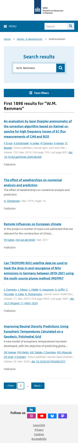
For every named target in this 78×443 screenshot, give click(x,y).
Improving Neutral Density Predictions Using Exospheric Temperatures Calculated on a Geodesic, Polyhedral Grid (36, 331)
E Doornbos (50, 352)
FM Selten (9, 240)
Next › (38, 385)
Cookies (39, 434)
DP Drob (8, 357)
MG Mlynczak (64, 352)
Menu (12, 26)
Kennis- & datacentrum (29, 39)
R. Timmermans (33, 294)
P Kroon (8, 143)
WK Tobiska (36, 352)
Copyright (39, 425)
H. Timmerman (12, 201)
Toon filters (41, 93)
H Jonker (34, 143)
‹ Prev (10, 385)
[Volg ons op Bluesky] (52, 416)
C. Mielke (33, 289)
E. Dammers (10, 289)
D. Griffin (60, 289)
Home (7, 39)
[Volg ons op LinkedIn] (31, 409)
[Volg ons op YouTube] (42, 416)
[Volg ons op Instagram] (31, 416)
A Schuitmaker (21, 143)
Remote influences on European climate (32, 224)
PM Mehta (23, 352)
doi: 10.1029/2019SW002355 (48, 361)
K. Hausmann (46, 289)
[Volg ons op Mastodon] (63, 416)
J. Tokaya (22, 289)
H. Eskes (19, 294)
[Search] (70, 26)
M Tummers (46, 143)
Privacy (39, 429)
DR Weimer (10, 352)
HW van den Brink (25, 240)
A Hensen (59, 143)
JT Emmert (20, 357)
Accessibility (39, 439)
